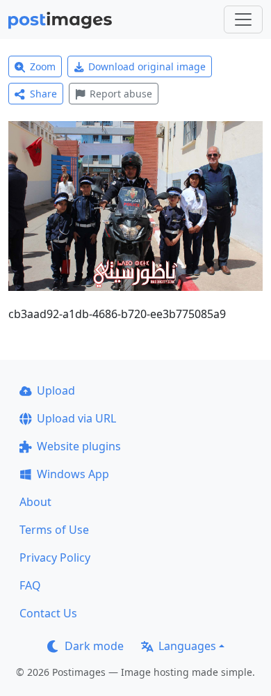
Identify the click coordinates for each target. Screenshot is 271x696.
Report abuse (121, 93)
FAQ (30, 585)
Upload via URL (76, 418)
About (35, 501)
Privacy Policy (54, 557)
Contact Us (48, 613)
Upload (56, 390)
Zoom (43, 66)
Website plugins (79, 446)
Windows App (73, 474)
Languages (187, 646)
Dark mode (94, 646)
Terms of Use (54, 529)
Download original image (147, 66)
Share (43, 93)
